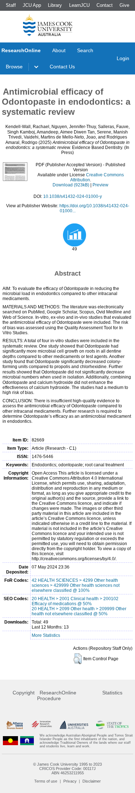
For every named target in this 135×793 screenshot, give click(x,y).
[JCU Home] (48, 25)
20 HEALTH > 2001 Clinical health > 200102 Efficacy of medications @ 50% (75, 601)
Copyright (24, 692)
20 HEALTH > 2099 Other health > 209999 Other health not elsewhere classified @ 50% (79, 611)
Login (123, 58)
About (59, 50)
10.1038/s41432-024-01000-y (72, 196)
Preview (100, 184)
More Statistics (46, 635)
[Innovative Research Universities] (41, 725)
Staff (11, 5)
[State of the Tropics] (112, 725)
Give (124, 5)
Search (85, 50)
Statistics (112, 692)
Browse (14, 66)
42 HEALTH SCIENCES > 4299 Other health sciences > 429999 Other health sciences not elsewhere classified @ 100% (76, 585)
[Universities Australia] (74, 725)
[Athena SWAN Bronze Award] (14, 725)
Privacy (70, 781)
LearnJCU (79, 5)
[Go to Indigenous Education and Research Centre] (10, 741)
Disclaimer (91, 781)
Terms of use (45, 781)
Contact (104, 5)
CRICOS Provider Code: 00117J (67, 768)
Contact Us (62, 66)
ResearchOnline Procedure (56, 695)
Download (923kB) (71, 184)
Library (55, 5)
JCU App (32, 5)
